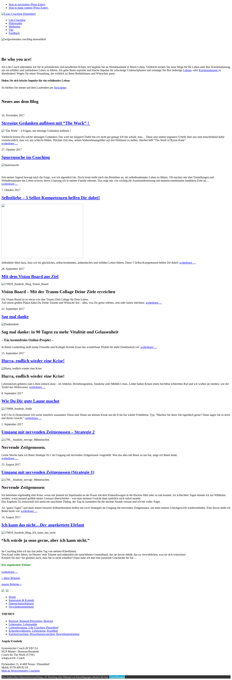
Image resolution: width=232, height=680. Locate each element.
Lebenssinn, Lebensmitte (23, 624)
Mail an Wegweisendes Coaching (20, 670)
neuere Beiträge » (11, 584)
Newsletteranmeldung (21, 606)
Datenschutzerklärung (21, 603)
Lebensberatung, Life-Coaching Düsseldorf (33, 627)
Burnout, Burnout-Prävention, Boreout (31, 621)
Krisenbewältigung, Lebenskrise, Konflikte (33, 630)
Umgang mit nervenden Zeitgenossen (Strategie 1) (47, 472)
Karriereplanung (208, 70)
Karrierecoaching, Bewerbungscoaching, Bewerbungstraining (44, 634)
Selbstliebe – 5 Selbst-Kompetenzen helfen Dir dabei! (50, 197)
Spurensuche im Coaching (25, 157)
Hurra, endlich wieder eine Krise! (33, 360)
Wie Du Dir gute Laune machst (30, 401)
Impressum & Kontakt (21, 600)
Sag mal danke (15, 316)
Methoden (14, 26)
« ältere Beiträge (10, 578)
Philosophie (15, 23)
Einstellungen (117, 676)
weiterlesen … (9, 143)
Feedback (14, 33)
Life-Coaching (17, 20)
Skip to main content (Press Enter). (28, 7)
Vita (11, 29)
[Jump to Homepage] (18, 13)
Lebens (187, 70)
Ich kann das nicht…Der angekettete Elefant (42, 525)
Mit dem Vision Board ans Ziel (30, 276)
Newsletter (60, 87)
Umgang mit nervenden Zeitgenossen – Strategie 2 (48, 432)
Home (12, 596)
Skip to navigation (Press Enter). (27, 4)
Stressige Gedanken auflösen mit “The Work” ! (45, 123)
